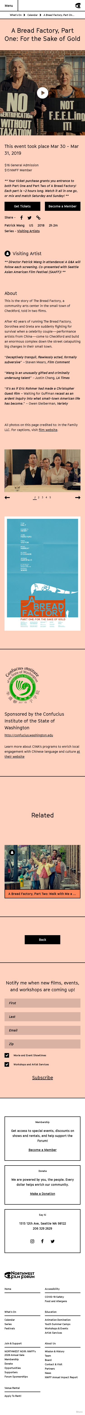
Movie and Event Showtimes (30, 1055)
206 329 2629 (42, 1228)
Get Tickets (22, 206)
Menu (9, 5)
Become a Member (63, 206)
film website (48, 430)
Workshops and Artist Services (31, 1064)
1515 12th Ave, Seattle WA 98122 (42, 1223)
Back (42, 940)
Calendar (32, 14)
